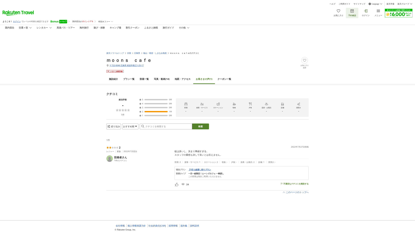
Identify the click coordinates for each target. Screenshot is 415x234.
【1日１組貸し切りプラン (199, 169)
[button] (139, 158)
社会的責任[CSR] (157, 225)
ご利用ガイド (344, 4)
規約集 (183, 225)
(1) (204, 78)
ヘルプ (332, 4)
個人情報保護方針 (137, 225)
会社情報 (120, 225)
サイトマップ (359, 4)
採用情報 (173, 225)
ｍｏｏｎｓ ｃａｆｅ (129, 60)
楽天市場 (390, 4)
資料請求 (194, 225)
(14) (162, 78)
